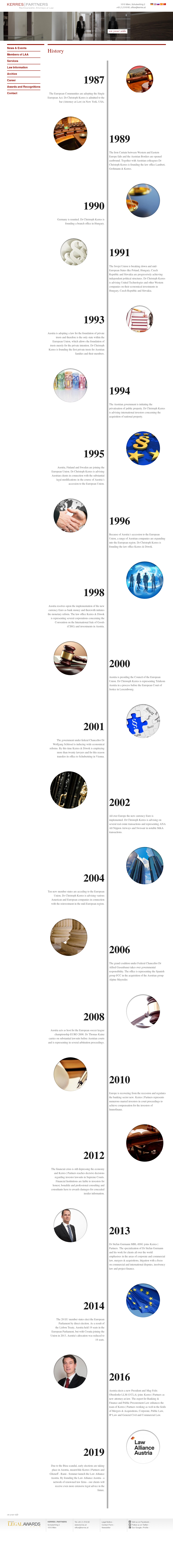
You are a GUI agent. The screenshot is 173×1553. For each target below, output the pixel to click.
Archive (12, 74)
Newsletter (106, 1527)
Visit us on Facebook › (141, 1521)
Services (12, 61)
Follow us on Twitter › (140, 1524)
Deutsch (151, 4)
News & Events (17, 48)
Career (11, 80)
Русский (158, 4)
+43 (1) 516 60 (123, 7)
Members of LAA (18, 54)
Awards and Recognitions (23, 87)
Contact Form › (108, 1524)
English (155, 4)
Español (161, 4)
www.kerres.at (80, 1524)
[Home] (46, 6)
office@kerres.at (138, 7)
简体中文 (164, 4)
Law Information (17, 67)
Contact (12, 93)
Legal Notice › (107, 1521)
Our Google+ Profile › (140, 1527)
